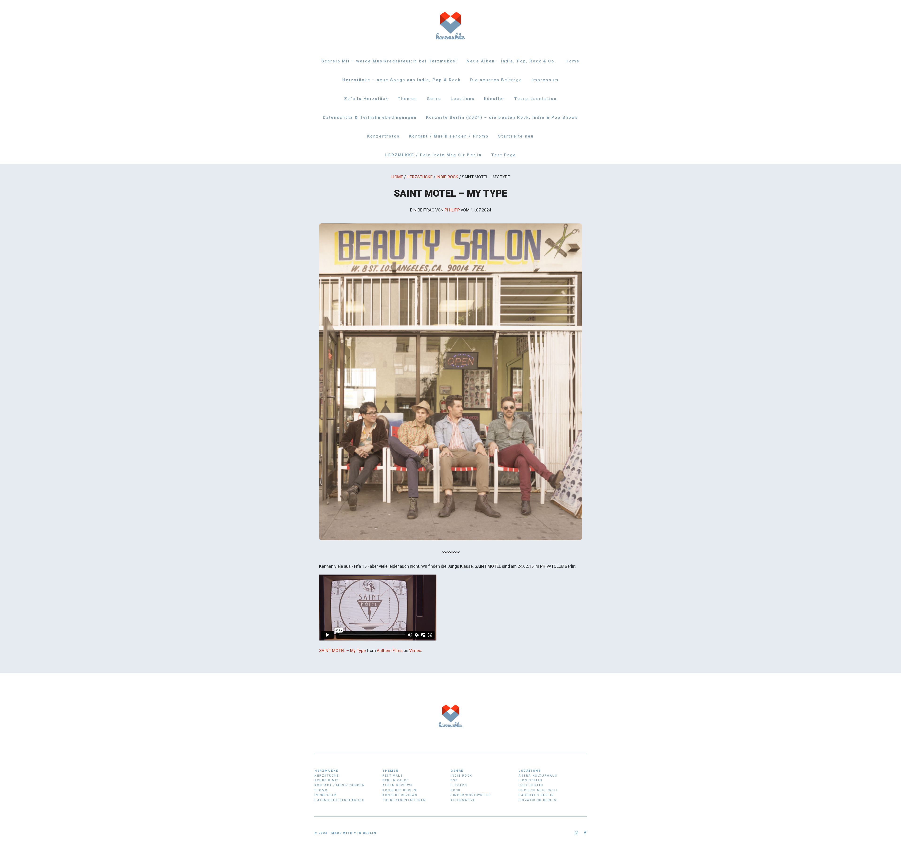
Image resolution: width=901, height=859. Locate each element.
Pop (454, 780)
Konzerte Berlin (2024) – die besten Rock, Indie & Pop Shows (502, 117)
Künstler (494, 98)
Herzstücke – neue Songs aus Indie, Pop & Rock (401, 79)
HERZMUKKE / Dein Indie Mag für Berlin (433, 155)
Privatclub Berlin (538, 800)
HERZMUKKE (326, 770)
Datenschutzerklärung (339, 800)
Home (572, 61)
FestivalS (392, 775)
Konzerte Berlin (399, 790)
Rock (455, 790)
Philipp (452, 209)
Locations (463, 98)
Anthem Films (390, 650)
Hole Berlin (531, 785)
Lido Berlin (530, 780)
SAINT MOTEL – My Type (342, 650)
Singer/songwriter (470, 795)
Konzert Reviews (400, 795)
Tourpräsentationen (404, 800)
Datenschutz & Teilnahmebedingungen (370, 117)
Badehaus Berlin (536, 795)
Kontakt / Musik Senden (339, 785)
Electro (458, 785)
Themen (407, 98)
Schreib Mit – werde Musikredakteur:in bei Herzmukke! (389, 61)
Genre (434, 98)
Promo (321, 790)
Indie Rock (447, 176)
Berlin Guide (395, 780)
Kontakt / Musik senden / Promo (449, 136)
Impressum (545, 79)
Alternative (463, 800)
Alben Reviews (397, 785)
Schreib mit (326, 780)
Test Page (503, 155)
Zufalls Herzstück (366, 98)
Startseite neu (516, 136)
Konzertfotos (383, 136)
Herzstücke (420, 176)
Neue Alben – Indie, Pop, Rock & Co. (511, 61)
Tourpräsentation (535, 98)
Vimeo (415, 650)
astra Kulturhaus (538, 775)
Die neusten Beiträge (496, 79)
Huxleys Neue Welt (538, 790)
